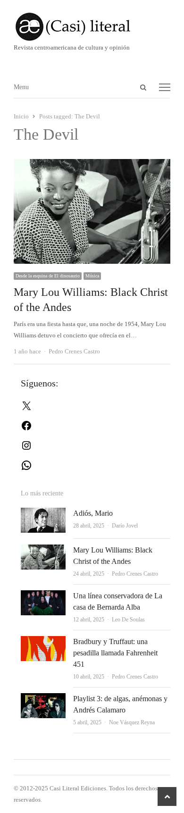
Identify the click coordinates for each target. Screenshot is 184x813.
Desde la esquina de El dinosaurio (48, 275)
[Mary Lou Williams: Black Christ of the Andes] (92, 164)
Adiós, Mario (93, 513)
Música (92, 275)
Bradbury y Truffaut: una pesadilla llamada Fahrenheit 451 (115, 652)
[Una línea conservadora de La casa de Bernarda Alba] (43, 595)
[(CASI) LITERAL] (92, 26)
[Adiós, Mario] (43, 513)
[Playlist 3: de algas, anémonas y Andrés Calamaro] (43, 698)
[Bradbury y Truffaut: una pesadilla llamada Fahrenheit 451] (43, 641)
